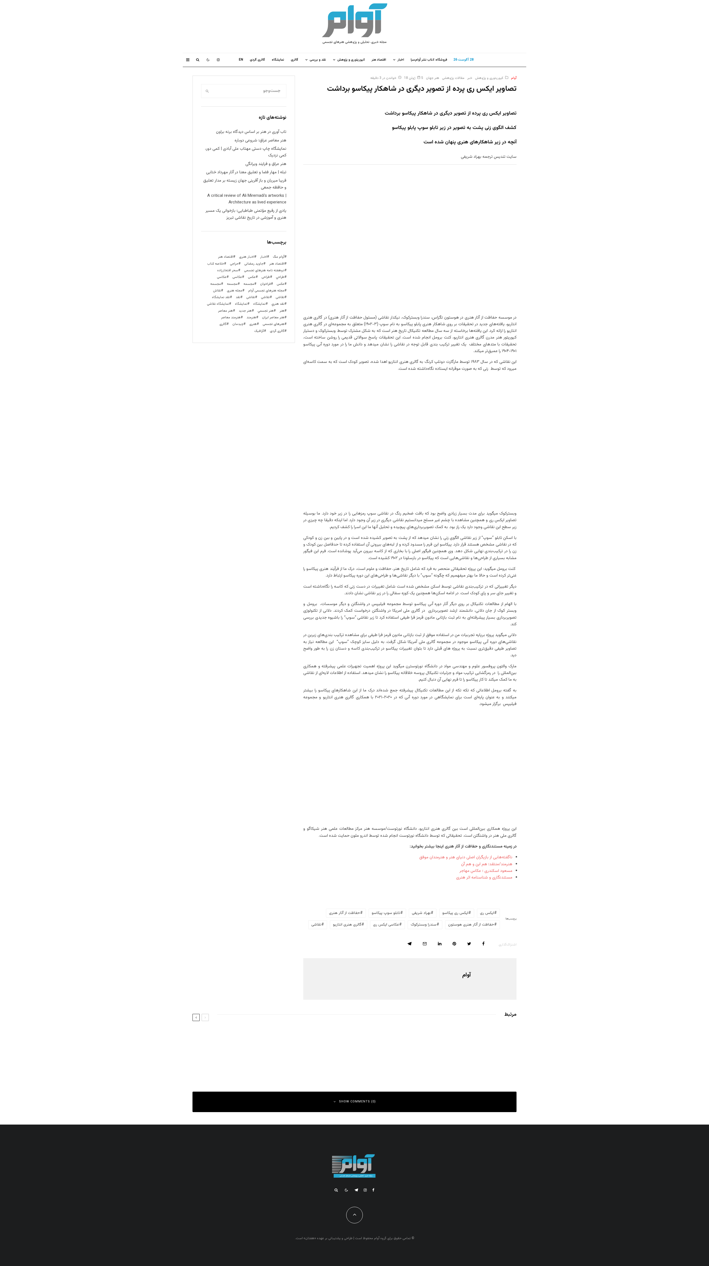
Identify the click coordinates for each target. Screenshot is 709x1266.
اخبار (400, 59)
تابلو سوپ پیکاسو (386, 913)
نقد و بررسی (318, 59)
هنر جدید (245, 310)
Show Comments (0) (357, 1101)
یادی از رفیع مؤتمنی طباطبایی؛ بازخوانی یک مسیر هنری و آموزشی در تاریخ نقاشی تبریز (245, 214)
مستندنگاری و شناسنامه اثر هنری (484, 877)
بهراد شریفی (421, 913)
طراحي (280, 277)
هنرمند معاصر (231, 317)
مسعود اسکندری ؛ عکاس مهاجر (485, 871)
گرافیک (259, 331)
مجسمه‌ (215, 283)
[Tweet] (469, 944)
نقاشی (316, 925)
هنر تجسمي (266, 310)
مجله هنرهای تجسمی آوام (266, 290)
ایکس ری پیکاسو (455, 913)
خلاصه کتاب (215, 263)
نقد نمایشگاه (221, 297)
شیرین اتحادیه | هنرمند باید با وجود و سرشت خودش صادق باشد (283, 1059)
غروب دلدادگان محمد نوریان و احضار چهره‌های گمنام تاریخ (453, 1034)
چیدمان (237, 324)
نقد (238, 297)
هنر (281, 310)
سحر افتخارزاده (227, 270)
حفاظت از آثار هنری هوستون (471, 925)
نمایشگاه (241, 303)
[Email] (425, 944)
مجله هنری (234, 290)
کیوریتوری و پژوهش (351, 59)
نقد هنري (277, 303)
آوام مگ (278, 256)
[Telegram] (356, 1190)
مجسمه (248, 283)
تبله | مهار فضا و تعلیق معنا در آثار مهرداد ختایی (246, 172)
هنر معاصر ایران (273, 317)
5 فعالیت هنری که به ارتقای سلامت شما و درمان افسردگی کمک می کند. (277, 1034)
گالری (294, 59)
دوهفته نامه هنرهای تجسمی (264, 270)
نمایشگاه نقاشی (218, 303)
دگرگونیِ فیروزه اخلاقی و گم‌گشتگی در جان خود (461, 1059)
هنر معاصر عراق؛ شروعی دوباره (260, 140)
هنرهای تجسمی (273, 324)
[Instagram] (218, 59)
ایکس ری (487, 913)
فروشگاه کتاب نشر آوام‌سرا (429, 59)
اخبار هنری (246, 256)
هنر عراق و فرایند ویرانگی (265, 164)
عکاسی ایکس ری (386, 925)
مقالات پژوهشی (453, 78)
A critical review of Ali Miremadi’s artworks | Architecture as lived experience (246, 199)
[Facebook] (373, 1190)
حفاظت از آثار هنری (344, 913)
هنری (253, 324)
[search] (207, 91)
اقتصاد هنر (379, 59)
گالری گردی (257, 59)
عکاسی (237, 277)
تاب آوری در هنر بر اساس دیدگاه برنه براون (251, 132)
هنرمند (251, 317)
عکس (280, 283)
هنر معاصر (225, 310)
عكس (252, 277)
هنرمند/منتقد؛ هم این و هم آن (486, 864)
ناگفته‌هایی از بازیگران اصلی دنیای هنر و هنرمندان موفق (465, 857)
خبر (469, 78)
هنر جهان (432, 78)
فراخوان (265, 283)
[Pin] (454, 944)
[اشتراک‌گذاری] (483, 944)
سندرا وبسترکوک (423, 925)
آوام (514, 78)
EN (241, 59)
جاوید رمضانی (253, 263)
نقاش (217, 290)
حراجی (234, 263)
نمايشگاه (278, 59)
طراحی (265, 277)
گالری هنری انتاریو (347, 925)
